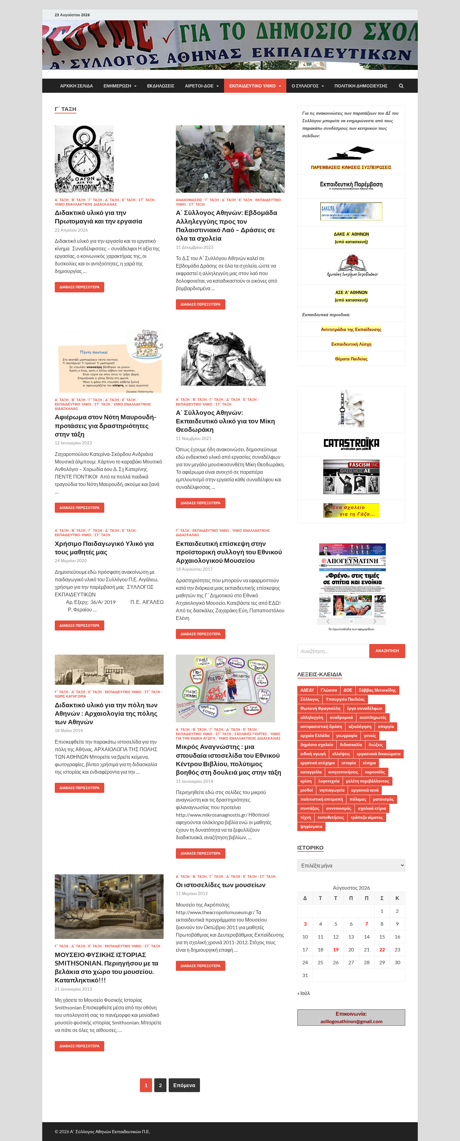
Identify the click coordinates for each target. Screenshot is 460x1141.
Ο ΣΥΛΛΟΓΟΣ (305, 85)
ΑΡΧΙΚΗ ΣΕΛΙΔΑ (76, 85)
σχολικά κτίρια (372, 808)
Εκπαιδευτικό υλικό (252, 85)
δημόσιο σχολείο (316, 744)
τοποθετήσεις (331, 817)
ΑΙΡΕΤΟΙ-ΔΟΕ (199, 85)
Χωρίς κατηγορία (70, 696)
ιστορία (348, 762)
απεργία (386, 726)
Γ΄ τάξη (95, 200)
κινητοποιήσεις (343, 771)
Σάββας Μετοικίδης (377, 690)
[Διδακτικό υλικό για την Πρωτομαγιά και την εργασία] (109, 161)
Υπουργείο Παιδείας (345, 699)
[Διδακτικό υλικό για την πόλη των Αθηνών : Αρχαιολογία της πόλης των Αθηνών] (109, 672)
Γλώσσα (329, 690)
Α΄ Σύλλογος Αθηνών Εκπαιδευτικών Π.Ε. (110, 1131)
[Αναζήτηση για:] (351, 651)
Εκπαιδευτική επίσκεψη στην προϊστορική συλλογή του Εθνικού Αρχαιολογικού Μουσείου (229, 551)
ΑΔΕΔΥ (307, 690)
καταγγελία (311, 771)
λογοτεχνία (329, 780)
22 (382, 949)
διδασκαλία (351, 744)
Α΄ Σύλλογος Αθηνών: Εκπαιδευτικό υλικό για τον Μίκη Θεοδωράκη (225, 420)
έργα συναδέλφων (364, 708)
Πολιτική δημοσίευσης (361, 85)
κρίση (306, 780)
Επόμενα (184, 1085)
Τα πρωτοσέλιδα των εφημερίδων (351, 629)
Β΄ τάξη (78, 200)
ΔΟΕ (348, 690)
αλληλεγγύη (311, 717)
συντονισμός (338, 808)
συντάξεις (309, 808)
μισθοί (306, 790)
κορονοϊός (375, 771)
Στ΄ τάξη (146, 200)
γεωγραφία (346, 735)
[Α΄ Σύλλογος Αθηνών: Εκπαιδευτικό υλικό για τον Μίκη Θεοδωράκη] (230, 361)
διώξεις (376, 744)
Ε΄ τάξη (128, 200)
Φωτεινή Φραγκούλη (320, 708)
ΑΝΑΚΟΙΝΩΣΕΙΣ (189, 200)
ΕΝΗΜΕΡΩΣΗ (117, 85)
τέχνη (305, 817)
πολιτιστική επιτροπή (321, 799)
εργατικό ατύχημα (317, 762)
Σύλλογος (309, 699)
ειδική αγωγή (313, 753)
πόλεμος (358, 799)
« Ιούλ (303, 993)
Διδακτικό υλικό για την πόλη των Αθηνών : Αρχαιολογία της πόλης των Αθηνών (106, 713)
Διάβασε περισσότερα (77, 285)
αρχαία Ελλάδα (315, 735)
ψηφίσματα (311, 826)
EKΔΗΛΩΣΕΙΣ (160, 85)
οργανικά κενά (365, 790)
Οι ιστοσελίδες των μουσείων (221, 884)
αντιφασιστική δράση (321, 726)
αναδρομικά (341, 717)
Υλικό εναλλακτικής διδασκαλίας (86, 204)
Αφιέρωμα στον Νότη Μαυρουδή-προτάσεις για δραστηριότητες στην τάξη (105, 425)
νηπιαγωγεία (332, 790)
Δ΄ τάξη (112, 200)
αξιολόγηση (360, 726)
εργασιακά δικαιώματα (379, 753)
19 (336, 949)
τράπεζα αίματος (367, 817)
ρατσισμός (383, 799)
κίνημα (369, 762)
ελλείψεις (341, 753)
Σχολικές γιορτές (250, 734)
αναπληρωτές (373, 717)
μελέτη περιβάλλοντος (367, 780)
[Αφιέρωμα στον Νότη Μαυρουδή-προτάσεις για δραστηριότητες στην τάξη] (109, 361)
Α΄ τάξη (62, 200)
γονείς (370, 735)
